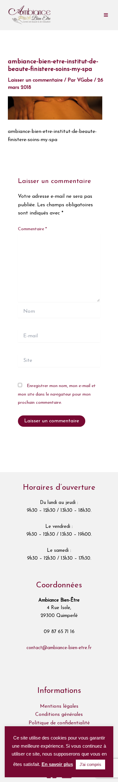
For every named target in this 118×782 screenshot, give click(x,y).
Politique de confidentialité (59, 723)
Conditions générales (59, 714)
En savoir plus (57, 764)
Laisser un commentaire (35, 80)
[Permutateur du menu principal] (106, 15)
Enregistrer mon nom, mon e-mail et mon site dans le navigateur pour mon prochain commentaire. (57, 394)
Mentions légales (59, 706)
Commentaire (32, 229)
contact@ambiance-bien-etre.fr (59, 648)
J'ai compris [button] (90, 764)
